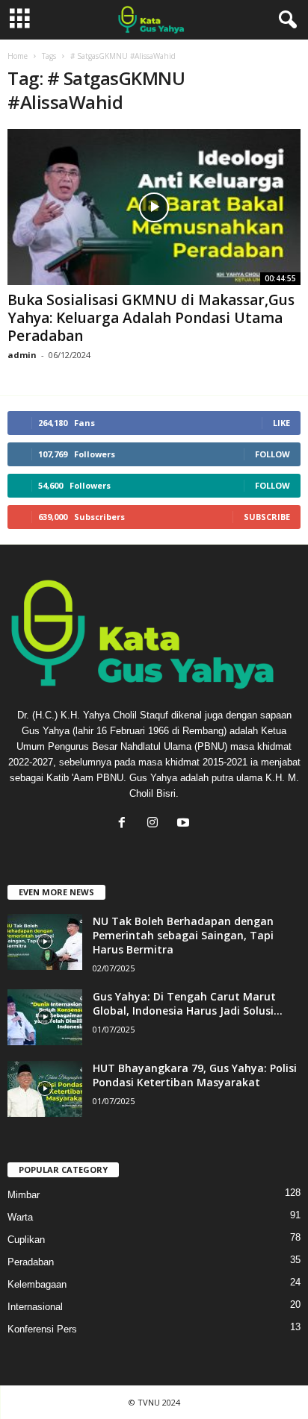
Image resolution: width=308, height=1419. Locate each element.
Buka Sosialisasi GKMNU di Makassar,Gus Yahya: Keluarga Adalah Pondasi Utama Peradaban (151, 317)
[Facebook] (125, 824)
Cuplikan (26, 1239)
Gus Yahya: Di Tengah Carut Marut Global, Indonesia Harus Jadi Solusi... (188, 1003)
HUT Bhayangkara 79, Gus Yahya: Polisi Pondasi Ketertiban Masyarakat (195, 1075)
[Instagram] (156, 824)
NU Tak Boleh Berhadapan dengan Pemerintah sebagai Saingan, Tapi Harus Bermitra (183, 935)
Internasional (35, 1306)
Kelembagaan (37, 1284)
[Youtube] (185, 824)
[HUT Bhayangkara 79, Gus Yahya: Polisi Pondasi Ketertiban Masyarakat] (44, 1089)
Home (17, 56)
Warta (20, 1217)
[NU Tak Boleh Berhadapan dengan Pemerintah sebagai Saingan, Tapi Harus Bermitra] (44, 942)
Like (281, 422)
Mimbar (23, 1194)
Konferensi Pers (42, 1329)
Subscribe (267, 516)
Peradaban (30, 1262)
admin (22, 354)
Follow (272, 454)
